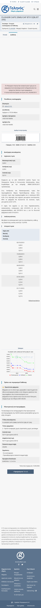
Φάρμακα (4, 574)
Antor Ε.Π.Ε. (8, 106)
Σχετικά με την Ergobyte (31, 586)
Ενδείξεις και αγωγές (7, 581)
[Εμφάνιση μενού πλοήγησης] (38, 9)
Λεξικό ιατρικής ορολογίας (18, 590)
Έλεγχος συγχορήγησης (18, 573)
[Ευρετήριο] (34, 23)
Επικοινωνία (30, 605)
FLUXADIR (12, 28)
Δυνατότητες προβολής (31, 577)
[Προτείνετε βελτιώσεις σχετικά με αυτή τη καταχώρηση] (37, 23)
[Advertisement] (20, 59)
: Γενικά (20, 471)
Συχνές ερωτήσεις (32, 581)
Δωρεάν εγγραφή (24, 1)
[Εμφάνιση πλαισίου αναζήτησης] (34, 9)
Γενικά (5, 35)
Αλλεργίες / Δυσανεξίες (17, 584)
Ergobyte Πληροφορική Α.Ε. (22, 602)
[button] (18, 564)
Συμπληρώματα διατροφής (5, 589)
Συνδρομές (30, 572)
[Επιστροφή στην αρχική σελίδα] (20, 557)
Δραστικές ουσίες (6, 578)
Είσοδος (14, 1)
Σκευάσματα (4, 585)
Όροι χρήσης (20, 605)
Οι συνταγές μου (19, 595)
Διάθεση (13, 35)
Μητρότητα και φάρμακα (18, 579)
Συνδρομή (36, 1)
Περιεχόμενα (10, 605)
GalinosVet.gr (30, 590)
